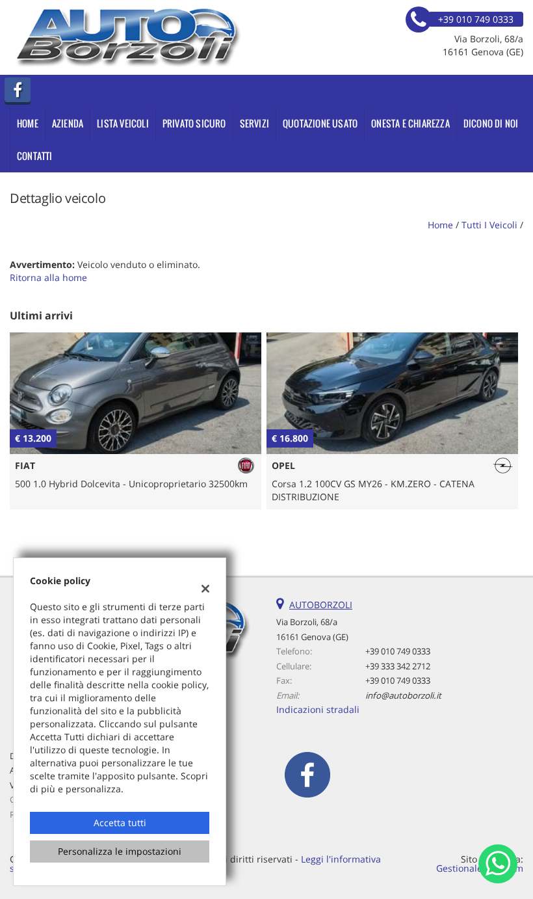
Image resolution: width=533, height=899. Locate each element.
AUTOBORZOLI (320, 604)
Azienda (67, 123)
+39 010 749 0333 (397, 651)
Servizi (254, 123)
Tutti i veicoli (489, 225)
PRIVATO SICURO (194, 123)
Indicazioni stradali (317, 709)
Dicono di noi (491, 123)
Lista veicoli (123, 123)
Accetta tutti (120, 822)
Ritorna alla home (48, 277)
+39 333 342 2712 (397, 666)
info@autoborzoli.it (403, 695)
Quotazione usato (320, 123)
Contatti (35, 156)
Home (27, 123)
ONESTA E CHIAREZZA (410, 123)
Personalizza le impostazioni (119, 851)
